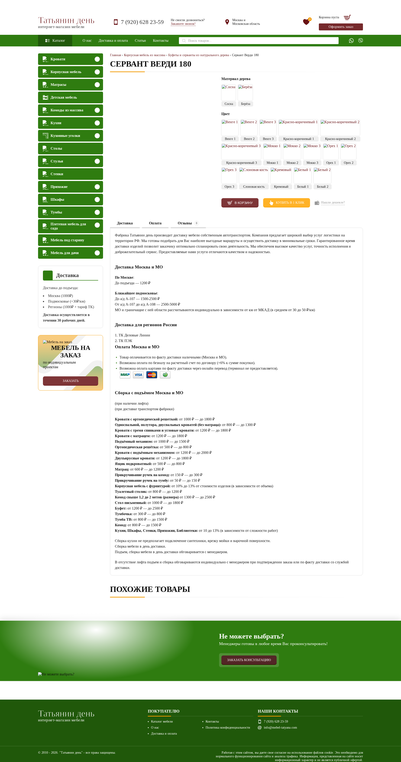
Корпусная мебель (66, 72)
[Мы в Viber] (360, 40)
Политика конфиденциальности (228, 727)
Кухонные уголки (65, 136)
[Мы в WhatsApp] (351, 40)
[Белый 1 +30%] (302, 175)
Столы (56, 148)
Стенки (57, 174)
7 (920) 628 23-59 (142, 22)
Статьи (140, 40)
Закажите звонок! (183, 24)
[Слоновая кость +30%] (253, 175)
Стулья (57, 161)
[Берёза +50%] (245, 92)
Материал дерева (236, 79)
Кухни (56, 123)
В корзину (244, 203)
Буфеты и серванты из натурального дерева (198, 55)
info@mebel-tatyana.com (280, 727)
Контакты (160, 40)
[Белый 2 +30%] (322, 175)
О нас (87, 40)
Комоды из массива (67, 110)
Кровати (58, 59)
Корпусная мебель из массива (144, 55)
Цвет (225, 114)
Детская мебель (64, 97)
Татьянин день (66, 22)
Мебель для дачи (65, 253)
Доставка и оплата (113, 40)
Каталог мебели (162, 721)
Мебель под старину (67, 240)
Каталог (58, 40)
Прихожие (59, 187)
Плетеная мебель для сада (68, 226)
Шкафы (57, 199)
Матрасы (58, 85)
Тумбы (56, 212)
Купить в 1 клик (290, 202)
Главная (115, 55)
